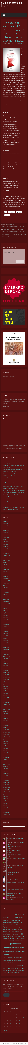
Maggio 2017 (6, 718)
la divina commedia (17, 929)
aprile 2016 (5, 748)
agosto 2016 (5, 739)
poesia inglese (17, 951)
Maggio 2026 (6, 521)
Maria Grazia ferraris (16, 936)
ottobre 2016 (6, 734)
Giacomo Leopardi (7, 924)
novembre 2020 (6, 626)
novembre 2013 (6, 814)
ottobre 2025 (6, 537)
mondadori (20, 938)
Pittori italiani (7, 944)
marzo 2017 (5, 723)
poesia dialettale (5, 951)
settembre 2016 (6, 736)
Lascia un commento (6, 242)
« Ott (4, 1030)
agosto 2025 (5, 539)
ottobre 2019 (6, 654)
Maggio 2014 (6, 801)
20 (10, 1023)
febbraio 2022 (6, 599)
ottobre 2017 (6, 707)
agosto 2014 (5, 794)
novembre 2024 (6, 555)
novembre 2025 (6, 535)
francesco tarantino (9, 922)
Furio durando (14, 922)
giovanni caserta (14, 927)
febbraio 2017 (6, 725)
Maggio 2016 (6, 746)
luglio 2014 (5, 796)
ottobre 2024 (6, 558)
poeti (23, 226)
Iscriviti (6, 995)
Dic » (7, 1030)
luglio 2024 (5, 564)
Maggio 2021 (6, 613)
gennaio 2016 (6, 755)
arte (10, 912)
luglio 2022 (5, 594)
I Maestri (8, 929)
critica (17, 915)
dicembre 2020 (6, 624)
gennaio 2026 (6, 530)
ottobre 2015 (6, 762)
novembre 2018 (6, 677)
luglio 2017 (5, 713)
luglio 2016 (5, 741)
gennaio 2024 (6, 576)
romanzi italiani (6, 970)
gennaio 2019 (6, 672)
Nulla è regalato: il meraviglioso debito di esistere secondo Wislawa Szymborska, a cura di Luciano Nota (13, 503)
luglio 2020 (5, 633)
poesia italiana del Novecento (14, 957)
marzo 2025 (5, 548)
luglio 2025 (5, 541)
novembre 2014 (6, 787)
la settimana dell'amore (15, 931)
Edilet (4, 920)
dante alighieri (12, 917)
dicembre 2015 (6, 757)
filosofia (4, 922)
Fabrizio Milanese (19, 920)
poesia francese (11, 951)
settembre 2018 (6, 681)
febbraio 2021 (6, 619)
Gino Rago (13, 924)
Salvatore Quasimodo (17, 970)
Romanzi (22, 968)
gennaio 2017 (6, 727)
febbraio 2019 (6, 670)
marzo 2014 (5, 805)
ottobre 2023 (6, 583)
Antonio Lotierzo (11, 877)
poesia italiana (17, 226)
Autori (9, 224)
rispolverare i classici (6, 968)
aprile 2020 (5, 640)
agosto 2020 (5, 631)
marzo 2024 (5, 574)
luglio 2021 (5, 608)
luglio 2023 (5, 587)
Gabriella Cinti (19, 922)
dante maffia (19, 918)
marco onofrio (19, 934)
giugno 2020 (5, 635)
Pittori (4, 944)
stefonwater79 (10, 838)
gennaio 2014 (6, 810)
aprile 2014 (5, 803)
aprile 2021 (5, 615)
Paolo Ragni (16, 229)
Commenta (20, 261)
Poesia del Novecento (19, 947)
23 (19, 1023)
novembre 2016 (6, 732)
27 (10, 1027)
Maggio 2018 (6, 690)
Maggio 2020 (6, 638)
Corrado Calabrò (12, 914)
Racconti (15, 965)
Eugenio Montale (11, 920)
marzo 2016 (5, 750)
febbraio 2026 (6, 528)
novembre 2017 (6, 704)
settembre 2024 (6, 560)
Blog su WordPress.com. (6, 1037)
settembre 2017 (6, 709)
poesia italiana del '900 (15, 955)
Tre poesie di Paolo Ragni (19, 234)
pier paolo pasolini (19, 940)
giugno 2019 (5, 661)
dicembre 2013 (6, 812)
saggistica (12, 970)
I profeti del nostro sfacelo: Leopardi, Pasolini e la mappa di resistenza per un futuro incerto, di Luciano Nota (13, 482)
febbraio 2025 (6, 551)
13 (10, 1020)
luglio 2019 (5, 658)
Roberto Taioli (14, 968)
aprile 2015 (5, 775)
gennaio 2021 (6, 622)
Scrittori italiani (5, 972)
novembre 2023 (6, 580)
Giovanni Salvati (8, 229)
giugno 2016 (5, 743)
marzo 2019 (5, 668)
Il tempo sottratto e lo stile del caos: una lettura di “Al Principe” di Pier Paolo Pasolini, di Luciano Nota (14, 475)
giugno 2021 (5, 610)
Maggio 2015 (6, 773)
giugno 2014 (5, 798)
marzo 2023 (5, 590)
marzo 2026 (5, 525)
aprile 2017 (5, 720)
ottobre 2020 (6, 629)
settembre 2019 (6, 656)
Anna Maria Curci (6, 912)
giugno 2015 (5, 771)
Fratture (18, 877)
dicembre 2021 (6, 601)
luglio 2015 (5, 768)
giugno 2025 (5, 544)
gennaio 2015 (6, 782)
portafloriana (10, 846)
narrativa (7, 940)
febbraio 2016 (6, 752)
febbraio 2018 (6, 697)
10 (23, 1017)
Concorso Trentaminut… (12, 872)
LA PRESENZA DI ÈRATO (11, 4)
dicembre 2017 (6, 702)
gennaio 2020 (6, 647)
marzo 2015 (5, 778)
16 (19, 1020)
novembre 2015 (6, 759)
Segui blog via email (9, 980)
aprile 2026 (5, 523)
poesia (13, 224)
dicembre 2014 (6, 784)
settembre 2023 (6, 585)
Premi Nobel (19, 962)
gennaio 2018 (6, 700)
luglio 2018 (5, 686)
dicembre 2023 (6, 578)
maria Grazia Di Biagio (7, 936)
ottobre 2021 (6, 606)
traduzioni (17, 972)
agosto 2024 (5, 562)
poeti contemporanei (6, 228)
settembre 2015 (6, 764)
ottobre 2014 (6, 789)
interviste (12, 929)
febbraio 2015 (6, 780)
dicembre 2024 (6, 553)
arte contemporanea (14, 912)
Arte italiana (21, 912)
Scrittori (23, 970)
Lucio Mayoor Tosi (11, 893)
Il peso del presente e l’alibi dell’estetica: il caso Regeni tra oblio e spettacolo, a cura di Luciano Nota (13, 496)
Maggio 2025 (6, 546)
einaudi (6, 920)
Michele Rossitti (14, 938)
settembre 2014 (6, 791)
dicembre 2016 (6, 729)
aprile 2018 (5, 693)
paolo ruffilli (12, 940)
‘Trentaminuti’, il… (11, 874)
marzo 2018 (5, 695)
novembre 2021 (6, 603)
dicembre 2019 (6, 649)
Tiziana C (9, 850)
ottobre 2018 (6, 679)
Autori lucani (7, 914)
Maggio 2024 (6, 569)
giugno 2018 (5, 688)
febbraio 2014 (6, 807)
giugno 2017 (5, 716)
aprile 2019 (5, 665)
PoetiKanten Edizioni (6, 234)
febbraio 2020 (6, 645)
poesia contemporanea (7, 226)
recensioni (20, 965)
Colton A (9, 854)
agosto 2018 (5, 684)
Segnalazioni (11, 972)
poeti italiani (16, 228)
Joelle (8, 889)
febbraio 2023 (6, 592)
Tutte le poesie (5, 236)
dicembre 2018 (6, 674)
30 (19, 1027)
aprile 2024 (5, 571)
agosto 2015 (5, 766)
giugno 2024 (5, 567)
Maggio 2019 (6, 663)
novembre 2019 (6, 652)
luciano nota (10, 934)
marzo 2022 (5, 596)
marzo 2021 (5, 617)
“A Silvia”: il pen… (19, 879)
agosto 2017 (5, 711)
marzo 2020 (5, 642)
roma (19, 968)
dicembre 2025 (6, 532)
